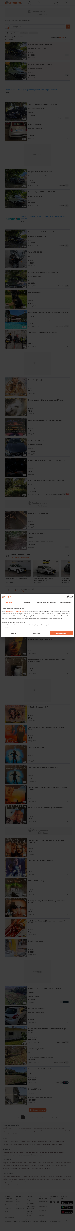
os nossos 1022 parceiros (15, 611)
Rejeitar (13, 633)
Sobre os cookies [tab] (65, 602)
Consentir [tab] (9, 602)
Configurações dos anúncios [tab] (46, 602)
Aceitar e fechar (61, 633)
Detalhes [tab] (27, 602)
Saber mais (36, 633)
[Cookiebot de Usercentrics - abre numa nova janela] (65, 597)
